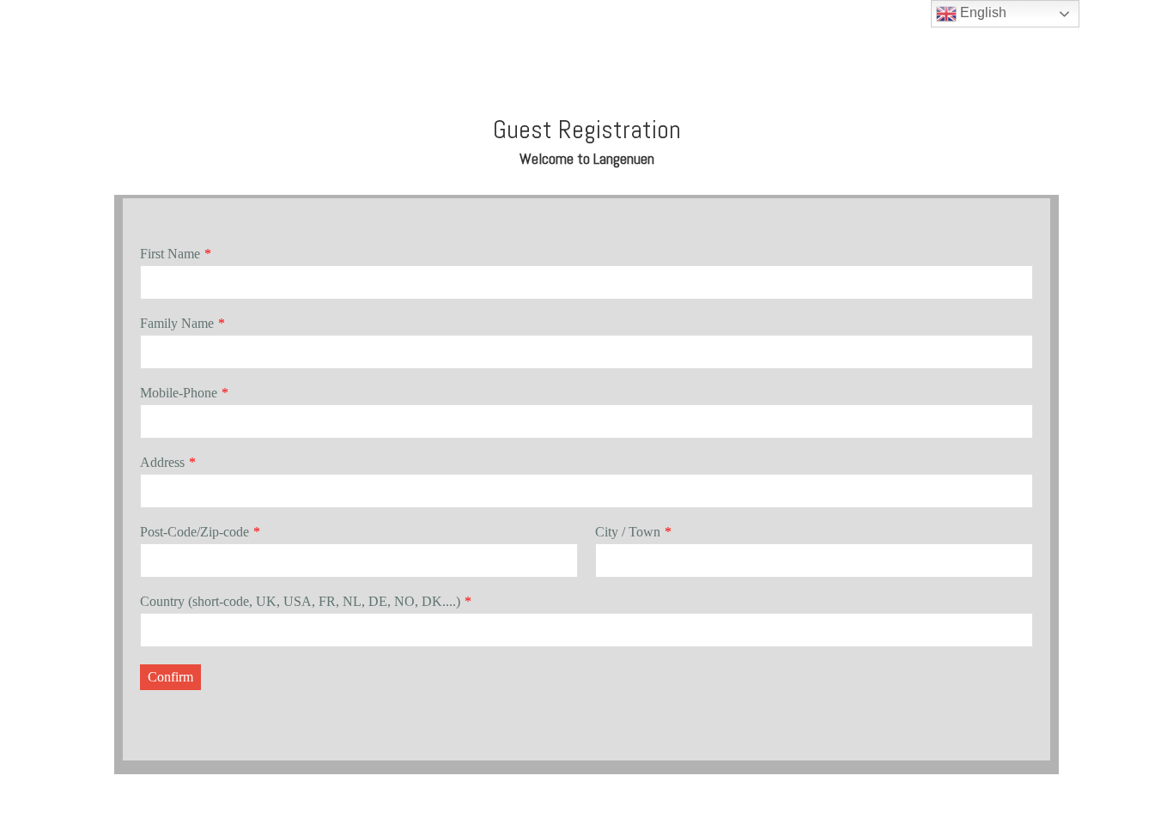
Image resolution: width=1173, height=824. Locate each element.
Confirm (170, 677)
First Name (170, 253)
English (981, 12)
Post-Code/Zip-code (194, 531)
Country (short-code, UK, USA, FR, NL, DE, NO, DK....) (300, 601)
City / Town (627, 531)
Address (162, 462)
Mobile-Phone (178, 392)
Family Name (177, 323)
